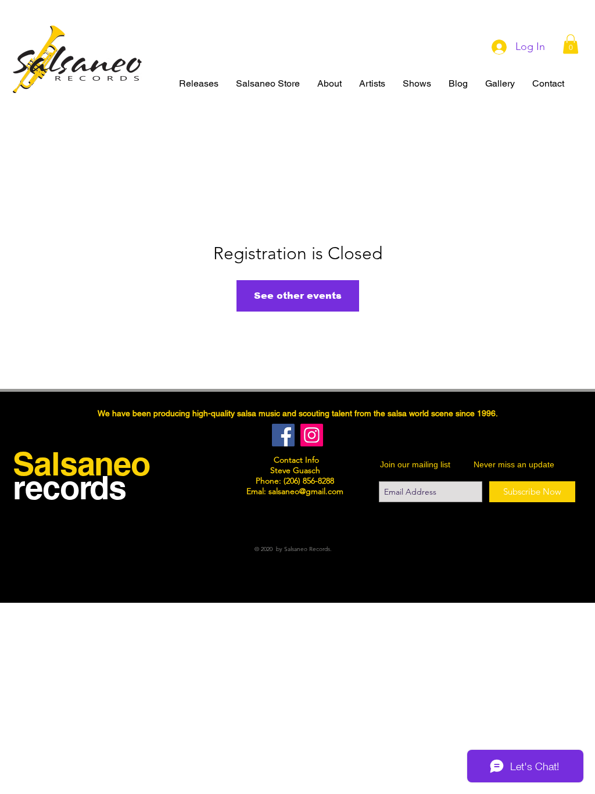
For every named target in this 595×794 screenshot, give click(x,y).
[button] (570, 43)
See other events (298, 296)
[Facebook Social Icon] (283, 435)
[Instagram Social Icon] (311, 435)
